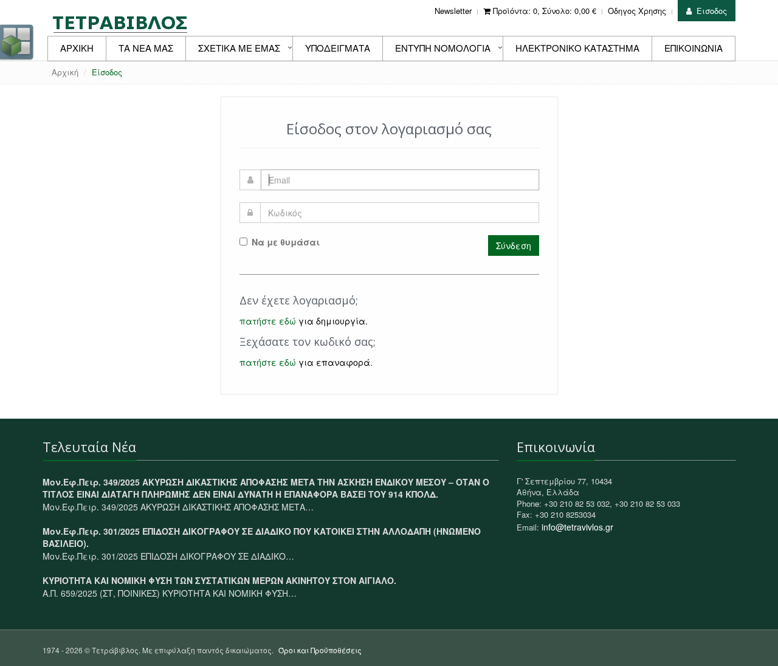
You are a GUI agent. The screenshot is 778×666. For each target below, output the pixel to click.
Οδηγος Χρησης (637, 10)
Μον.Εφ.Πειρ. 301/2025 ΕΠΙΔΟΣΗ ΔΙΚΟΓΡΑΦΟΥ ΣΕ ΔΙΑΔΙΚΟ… (168, 556)
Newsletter (453, 10)
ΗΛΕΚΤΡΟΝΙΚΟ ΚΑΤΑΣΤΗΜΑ (577, 47)
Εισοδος (712, 10)
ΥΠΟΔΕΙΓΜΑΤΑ (337, 47)
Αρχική (65, 72)
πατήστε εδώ (267, 321)
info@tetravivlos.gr (577, 527)
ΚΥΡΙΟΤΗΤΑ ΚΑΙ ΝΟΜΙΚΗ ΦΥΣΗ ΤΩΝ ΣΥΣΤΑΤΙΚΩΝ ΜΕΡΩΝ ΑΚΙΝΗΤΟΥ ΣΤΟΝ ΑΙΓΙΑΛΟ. (219, 580)
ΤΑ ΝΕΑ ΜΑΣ (146, 47)
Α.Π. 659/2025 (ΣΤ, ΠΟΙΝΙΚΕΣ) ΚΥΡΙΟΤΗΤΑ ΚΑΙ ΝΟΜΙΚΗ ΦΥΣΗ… (170, 593)
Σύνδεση (513, 245)
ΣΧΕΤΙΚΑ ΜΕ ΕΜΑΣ (239, 47)
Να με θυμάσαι (286, 242)
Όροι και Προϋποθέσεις (320, 650)
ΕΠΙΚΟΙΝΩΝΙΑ (693, 47)
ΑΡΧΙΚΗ (77, 47)
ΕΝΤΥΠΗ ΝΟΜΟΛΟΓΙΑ (443, 47)
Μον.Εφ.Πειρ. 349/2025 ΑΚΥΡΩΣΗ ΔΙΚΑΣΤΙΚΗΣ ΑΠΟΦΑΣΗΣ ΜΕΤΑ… (178, 507)
